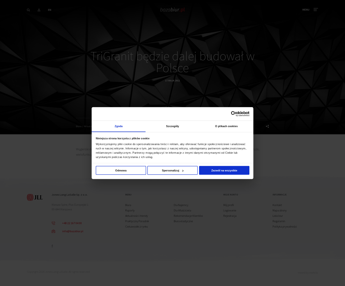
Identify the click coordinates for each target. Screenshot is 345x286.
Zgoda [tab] (119, 125)
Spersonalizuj (170, 170)
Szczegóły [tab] (172, 125)
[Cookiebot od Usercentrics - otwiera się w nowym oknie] (233, 114)
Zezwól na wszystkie (224, 170)
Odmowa (120, 170)
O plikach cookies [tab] (226, 125)
